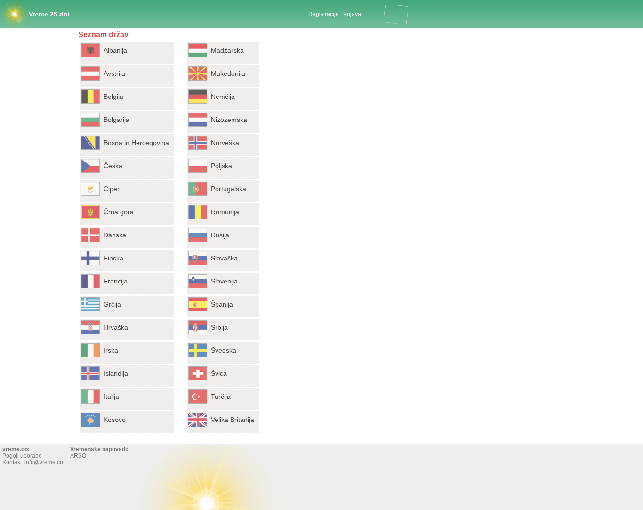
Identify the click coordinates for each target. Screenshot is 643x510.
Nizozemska (229, 119)
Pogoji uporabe (22, 456)
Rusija (220, 235)
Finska (113, 258)
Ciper (112, 189)
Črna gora (119, 212)
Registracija (323, 14)
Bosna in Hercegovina (136, 142)
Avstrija (114, 73)
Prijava (352, 14)
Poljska (221, 166)
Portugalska (228, 189)
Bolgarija (116, 119)
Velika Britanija (232, 419)
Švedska (223, 350)
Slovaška (224, 258)
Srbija (219, 327)
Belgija (113, 96)
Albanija (115, 50)
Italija (111, 396)
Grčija (112, 304)
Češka (113, 166)
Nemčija (223, 96)
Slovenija (224, 281)
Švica (219, 373)
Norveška (225, 142)
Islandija (116, 373)
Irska (111, 350)
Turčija (221, 396)
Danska (115, 235)
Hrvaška (116, 327)
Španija (222, 304)
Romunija (225, 212)
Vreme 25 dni (49, 14)
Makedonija (228, 73)
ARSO (78, 456)
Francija (116, 281)
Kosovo (115, 419)
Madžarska (227, 50)
